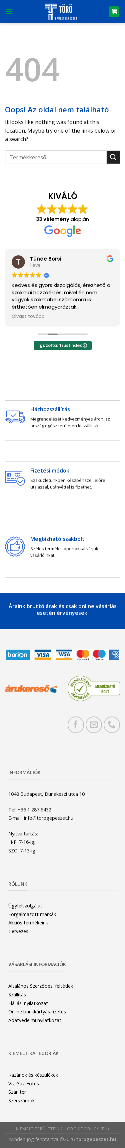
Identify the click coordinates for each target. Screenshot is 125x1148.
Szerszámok (21, 1100)
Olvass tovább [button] (28, 317)
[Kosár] (114, 11)
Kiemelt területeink (39, 1129)
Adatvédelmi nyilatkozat (34, 1020)
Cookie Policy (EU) (88, 1129)
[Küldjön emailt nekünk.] (94, 724)
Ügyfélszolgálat (25, 905)
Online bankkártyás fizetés (37, 1011)
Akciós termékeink (28, 922)
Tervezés (18, 931)
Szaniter (17, 1092)
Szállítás (17, 994)
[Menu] (9, 11)
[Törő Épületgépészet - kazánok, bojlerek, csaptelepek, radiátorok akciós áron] (60, 11)
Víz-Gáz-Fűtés (23, 1083)
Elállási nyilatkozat (28, 1003)
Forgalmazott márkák (32, 914)
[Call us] (112, 724)
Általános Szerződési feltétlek (40, 986)
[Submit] (113, 157)
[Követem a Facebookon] (76, 724)
